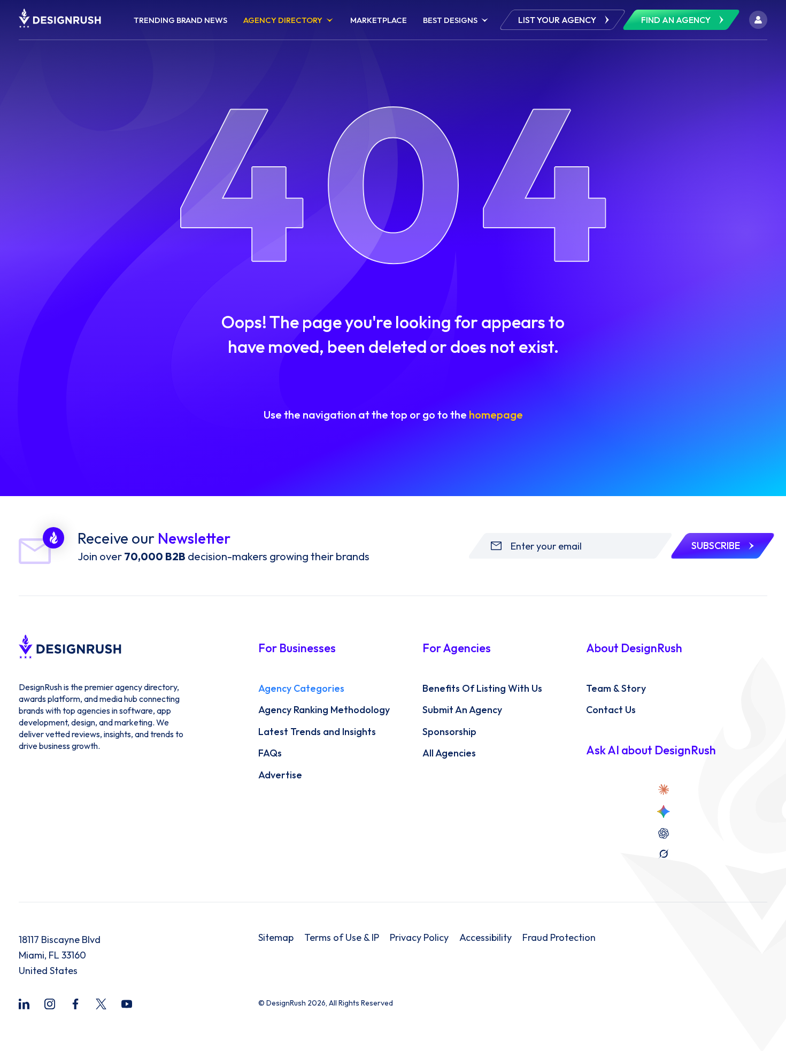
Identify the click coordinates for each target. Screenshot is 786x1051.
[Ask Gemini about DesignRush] (664, 811)
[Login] (758, 20)
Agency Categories (301, 688)
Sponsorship (449, 732)
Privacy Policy (419, 938)
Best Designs (450, 20)
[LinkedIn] (24, 1004)
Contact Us (611, 710)
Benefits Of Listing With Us (482, 688)
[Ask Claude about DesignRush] (663, 789)
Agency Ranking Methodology (324, 710)
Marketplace (378, 20)
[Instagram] (49, 1004)
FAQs (270, 753)
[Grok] (663, 853)
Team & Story (616, 688)
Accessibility (485, 938)
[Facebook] (75, 1004)
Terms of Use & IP (341, 938)
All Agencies (449, 753)
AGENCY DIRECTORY (282, 20)
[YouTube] (126, 1004)
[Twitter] (101, 1004)
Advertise (280, 775)
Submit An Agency (462, 710)
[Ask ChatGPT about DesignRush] (663, 833)
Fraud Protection (559, 938)
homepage (496, 414)
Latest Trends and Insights (317, 732)
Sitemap (276, 938)
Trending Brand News (180, 20)
